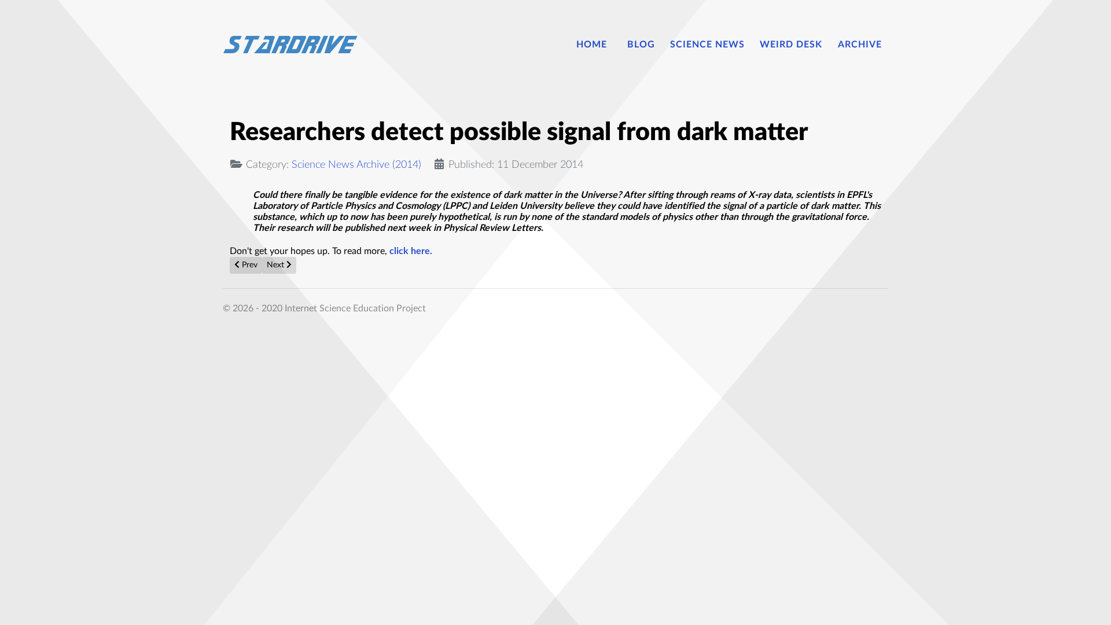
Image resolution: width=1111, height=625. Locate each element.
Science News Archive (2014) (356, 164)
